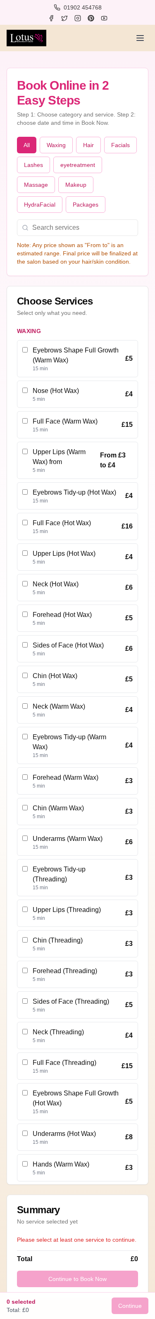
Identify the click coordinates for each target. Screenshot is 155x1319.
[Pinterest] (91, 18)
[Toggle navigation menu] (140, 38)
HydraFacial (39, 204)
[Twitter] (64, 18)
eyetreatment (77, 165)
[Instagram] (77, 18)
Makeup (75, 184)
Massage (36, 184)
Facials (120, 145)
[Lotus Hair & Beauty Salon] (26, 38)
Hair (88, 145)
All (27, 145)
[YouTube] (104, 18)
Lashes (33, 165)
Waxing (56, 145)
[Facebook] (51, 18)
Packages (85, 204)
